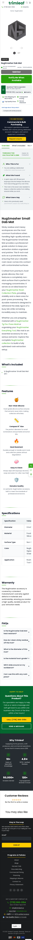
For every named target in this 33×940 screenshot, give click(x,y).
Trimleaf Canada (13, 932)
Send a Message (16, 726)
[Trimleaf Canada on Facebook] (10, 890)
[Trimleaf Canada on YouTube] (14, 890)
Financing (16, 875)
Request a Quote (15, 139)
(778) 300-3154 (10, 92)
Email (4, 835)
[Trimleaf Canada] (16, 2)
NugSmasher (19, 11)
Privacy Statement (16, 885)
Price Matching (16, 869)
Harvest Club (16, 866)
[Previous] (11, 48)
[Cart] (30, 3)
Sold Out (16, 72)
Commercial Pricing (17, 872)
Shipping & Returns (16, 878)
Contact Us (16, 881)
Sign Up (16, 845)
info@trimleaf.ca (18, 908)
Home (12, 11)
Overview (6, 145)
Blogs (16, 863)
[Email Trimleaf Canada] (21, 890)
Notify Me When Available (16, 79)
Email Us (28, 92)
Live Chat (12, 911)
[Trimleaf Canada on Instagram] (17, 890)
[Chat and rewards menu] (30, 470)
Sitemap (21, 932)
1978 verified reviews (22, 914)
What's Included (18, 145)
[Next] (21, 48)
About (16, 860)
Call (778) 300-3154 (16, 719)
